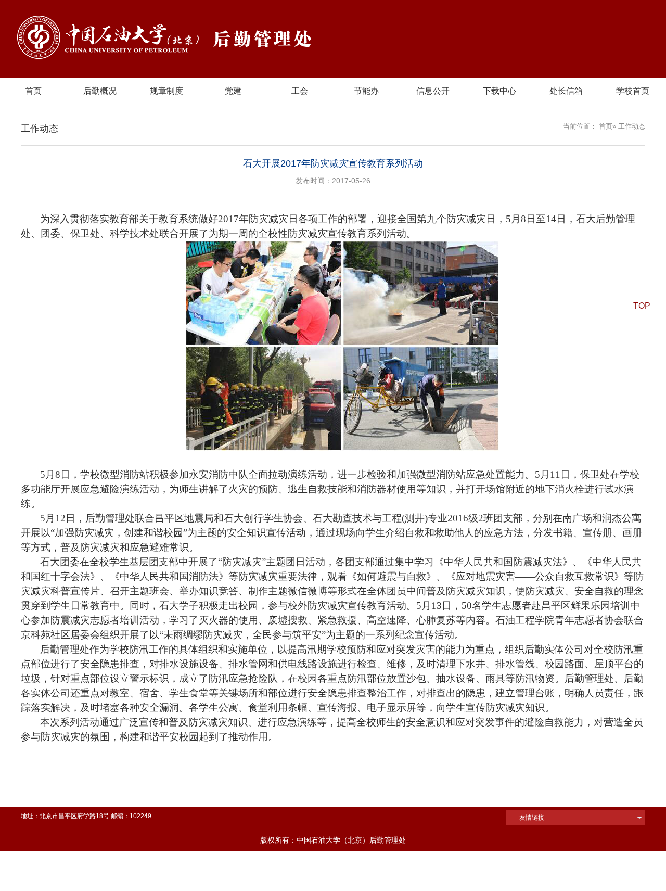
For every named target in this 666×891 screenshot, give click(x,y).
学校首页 (632, 90)
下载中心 (499, 90)
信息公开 (433, 90)
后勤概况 (100, 90)
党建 (233, 90)
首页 (33, 90)
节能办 (366, 90)
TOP (641, 305)
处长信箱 (566, 90)
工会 (299, 90)
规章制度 (166, 90)
